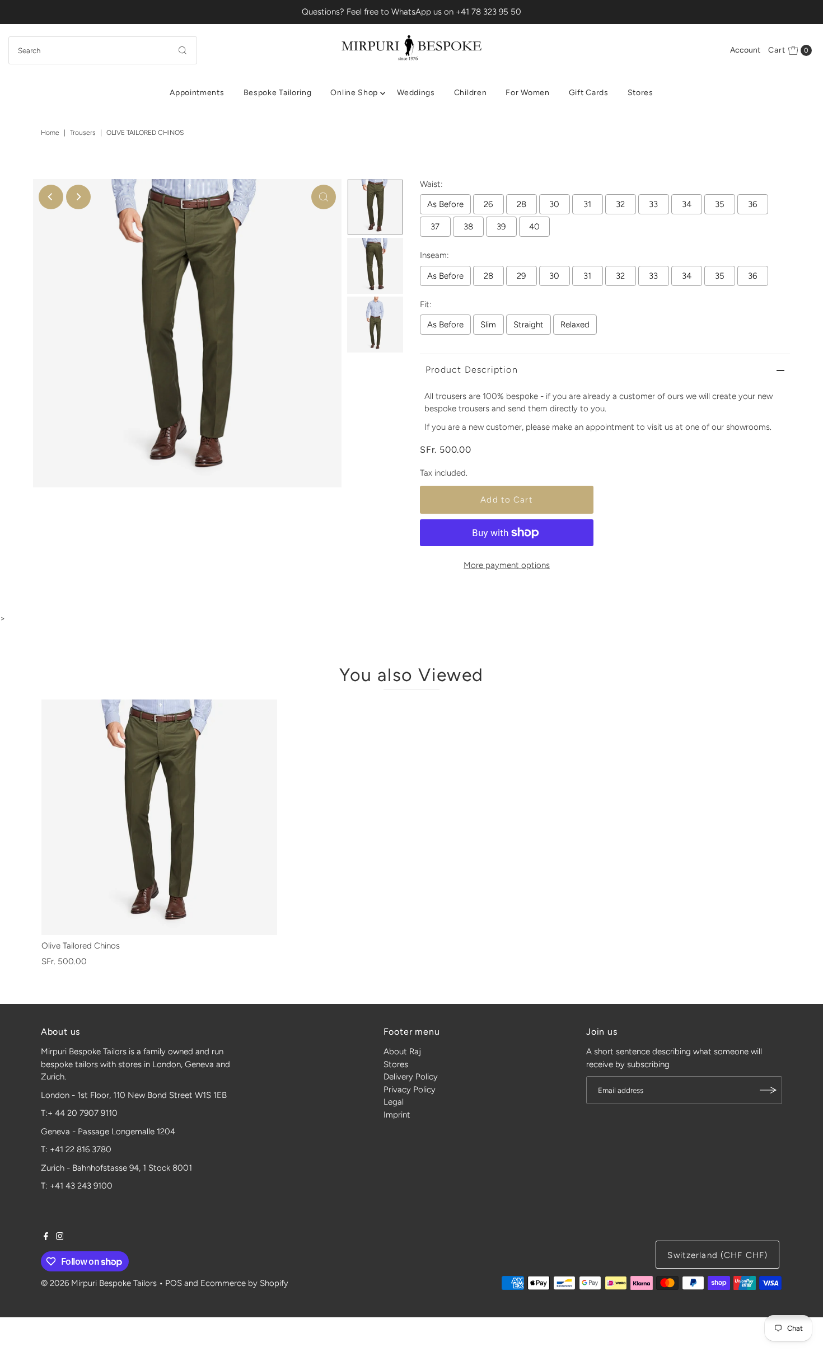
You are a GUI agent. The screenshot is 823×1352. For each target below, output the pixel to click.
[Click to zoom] (323, 197)
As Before (445, 204)
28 (521, 204)
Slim (488, 325)
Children (470, 92)
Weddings (416, 92)
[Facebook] (46, 1237)
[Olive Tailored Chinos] (159, 817)
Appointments (197, 92)
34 (686, 204)
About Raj (402, 1051)
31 (587, 204)
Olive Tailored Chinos (80, 946)
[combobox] (103, 50)
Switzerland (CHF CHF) (717, 1255)
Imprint (397, 1115)
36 (752, 204)
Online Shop (354, 92)
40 (534, 227)
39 (501, 227)
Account (745, 50)
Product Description (471, 369)
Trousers (83, 133)
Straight (528, 325)
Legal (394, 1102)
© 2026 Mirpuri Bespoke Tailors (99, 1283)
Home (50, 133)
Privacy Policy (410, 1090)
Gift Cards (589, 92)
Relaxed (575, 325)
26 (488, 204)
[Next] (78, 197)
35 (719, 204)
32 (620, 204)
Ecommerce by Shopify (244, 1283)
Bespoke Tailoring (278, 92)
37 (435, 227)
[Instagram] (60, 1237)
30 (554, 204)
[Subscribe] (768, 1090)
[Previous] (51, 197)
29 (521, 276)
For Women (527, 92)
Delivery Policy (411, 1077)
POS (173, 1283)
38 (468, 227)
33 (653, 204)
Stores (640, 92)
